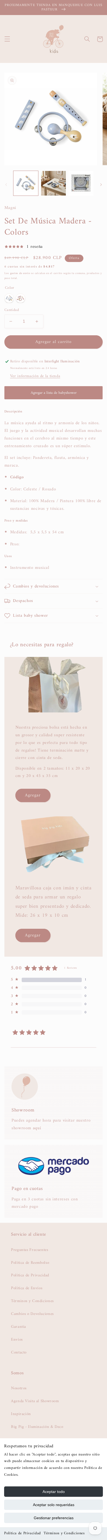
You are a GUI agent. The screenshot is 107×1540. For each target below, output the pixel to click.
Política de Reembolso (30, 1262)
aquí (37, 1128)
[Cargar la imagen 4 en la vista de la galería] (81, 183)
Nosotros (19, 1388)
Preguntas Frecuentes (29, 1249)
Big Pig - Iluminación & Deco (37, 1426)
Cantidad (11, 310)
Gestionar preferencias (54, 1518)
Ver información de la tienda (35, 376)
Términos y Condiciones (64, 1533)
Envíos (17, 1339)
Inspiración (21, 1413)
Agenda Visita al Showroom (35, 1401)
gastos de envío (20, 273)
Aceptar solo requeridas (53, 1505)
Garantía (18, 1326)
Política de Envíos (26, 1288)
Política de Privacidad (22, 1533)
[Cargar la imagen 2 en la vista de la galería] (53, 183)
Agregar (33, 795)
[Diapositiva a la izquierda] (6, 185)
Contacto (19, 1352)
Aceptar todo (54, 1491)
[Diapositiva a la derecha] (101, 185)
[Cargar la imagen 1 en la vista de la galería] (25, 183)
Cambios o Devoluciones (32, 1313)
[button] (7, 39)
